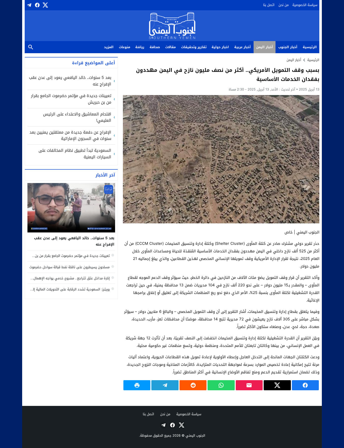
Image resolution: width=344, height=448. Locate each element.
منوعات (124, 47)
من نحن (284, 5)
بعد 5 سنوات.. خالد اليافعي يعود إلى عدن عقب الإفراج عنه (70, 80)
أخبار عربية (242, 47)
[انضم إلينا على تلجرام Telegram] (29, 5)
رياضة (139, 47)
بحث (31, 47)
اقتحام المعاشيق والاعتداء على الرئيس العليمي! (77, 117)
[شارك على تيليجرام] (165, 385)
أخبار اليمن (264, 47)
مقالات (170, 47)
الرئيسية (310, 47)
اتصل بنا (268, 5)
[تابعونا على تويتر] (45, 5)
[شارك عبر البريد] (249, 385)
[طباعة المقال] (137, 385)
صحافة (155, 47)
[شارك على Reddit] (193, 385)
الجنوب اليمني (195, 435)
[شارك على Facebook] (305, 385)
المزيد (109, 47)
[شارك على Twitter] (277, 385)
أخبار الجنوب (287, 47)
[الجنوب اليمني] (172, 26)
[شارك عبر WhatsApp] (221, 385)
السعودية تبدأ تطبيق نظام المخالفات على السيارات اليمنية (75, 153)
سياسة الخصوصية (304, 5)
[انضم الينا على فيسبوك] (37, 5)
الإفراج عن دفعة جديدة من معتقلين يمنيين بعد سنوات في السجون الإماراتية (70, 135)
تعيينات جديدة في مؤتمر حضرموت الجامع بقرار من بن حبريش (71, 99)
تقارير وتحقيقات (194, 47)
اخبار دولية (220, 47)
